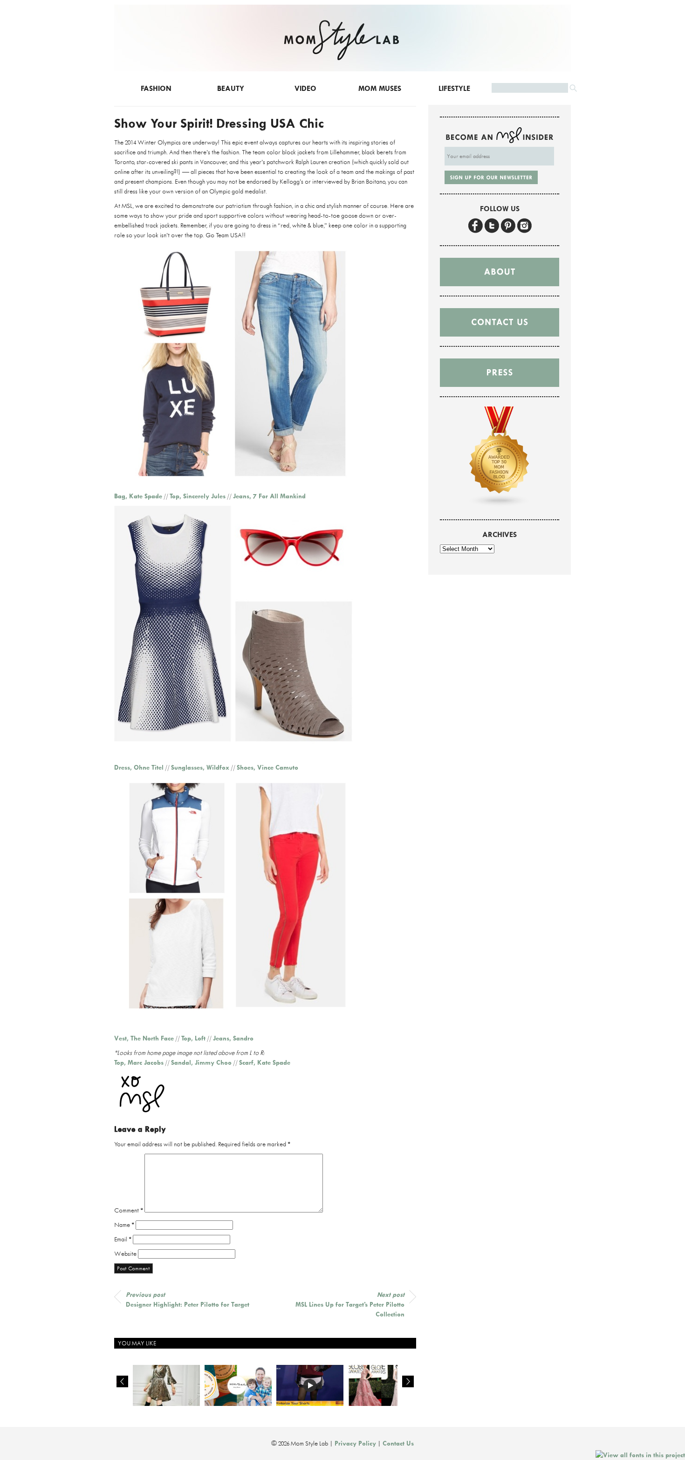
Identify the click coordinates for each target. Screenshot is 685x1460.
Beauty (230, 88)
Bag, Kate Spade (138, 496)
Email (122, 1239)
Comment (128, 1210)
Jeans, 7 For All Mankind (269, 496)
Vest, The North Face (144, 1038)
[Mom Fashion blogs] (499, 505)
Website (125, 1253)
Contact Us (398, 1443)
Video (305, 88)
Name (124, 1224)
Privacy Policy (355, 1443)
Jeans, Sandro (233, 1038)
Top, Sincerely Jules (198, 496)
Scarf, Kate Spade (264, 1062)
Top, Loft (193, 1038)
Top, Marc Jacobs (139, 1062)
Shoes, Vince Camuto (267, 767)
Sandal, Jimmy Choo (201, 1062)
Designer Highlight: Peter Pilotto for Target (187, 1299)
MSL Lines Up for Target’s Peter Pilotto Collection (349, 1304)
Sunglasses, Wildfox (200, 767)
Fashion (156, 88)
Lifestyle (454, 88)
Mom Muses (379, 88)
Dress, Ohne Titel (139, 767)
